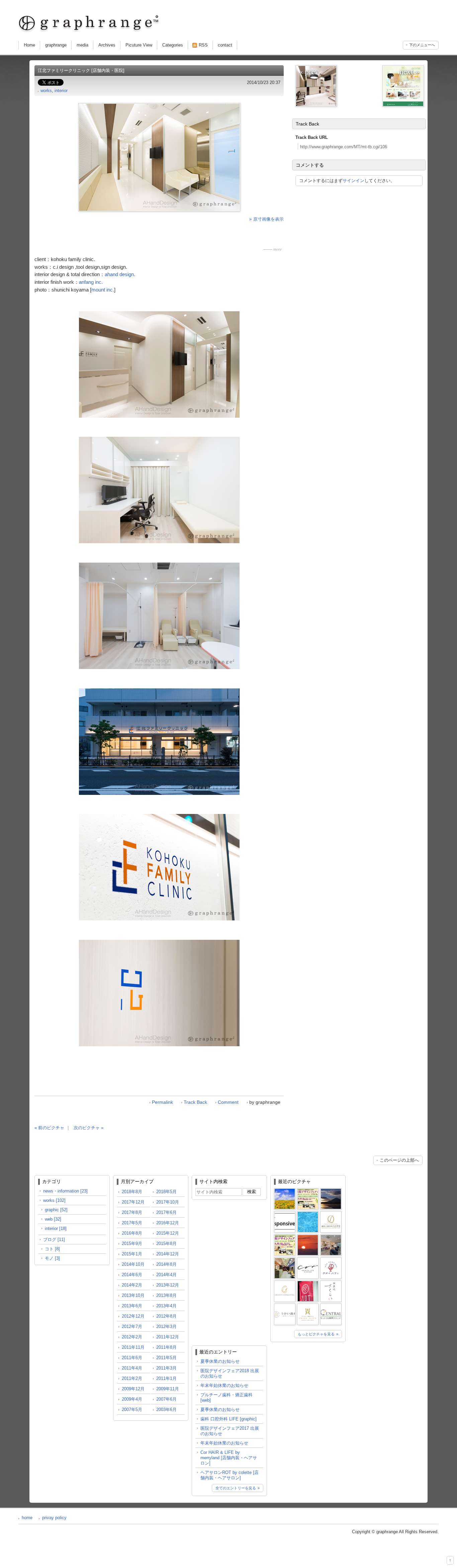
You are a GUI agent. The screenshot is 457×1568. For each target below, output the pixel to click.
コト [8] (52, 1248)
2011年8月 (166, 1347)
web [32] (53, 1219)
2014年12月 (167, 1253)
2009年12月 (133, 1388)
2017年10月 (167, 1202)
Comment (228, 1102)
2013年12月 (167, 1285)
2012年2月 (132, 1336)
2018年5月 (166, 1191)
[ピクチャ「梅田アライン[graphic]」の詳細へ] (307, 1306)
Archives (106, 45)
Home (29, 45)
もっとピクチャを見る (316, 1334)
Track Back (195, 1102)
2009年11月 (167, 1388)
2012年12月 (133, 1316)
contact (225, 45)
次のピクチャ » (88, 1127)
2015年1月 (132, 1253)
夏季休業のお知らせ (220, 1361)
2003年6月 (166, 1409)
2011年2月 (132, 1378)
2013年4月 (166, 1305)
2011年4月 (132, 1368)
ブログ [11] (54, 1239)
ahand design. (120, 274)
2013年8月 (166, 1295)
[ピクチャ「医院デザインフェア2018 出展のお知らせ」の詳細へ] (307, 1190)
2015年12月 (167, 1233)
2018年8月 (132, 1191)
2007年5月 (132, 1409)
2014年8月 (166, 1264)
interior (61, 90)
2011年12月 (167, 1336)
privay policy (54, 1517)
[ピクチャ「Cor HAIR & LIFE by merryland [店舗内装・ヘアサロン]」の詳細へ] (331, 1236)
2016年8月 (132, 1233)
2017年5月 (132, 1222)
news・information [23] (65, 1190)
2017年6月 (166, 1212)
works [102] (54, 1200)
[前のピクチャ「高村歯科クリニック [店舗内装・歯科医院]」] (316, 85)
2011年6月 (132, 1357)
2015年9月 (132, 1243)
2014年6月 (132, 1274)
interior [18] (56, 1228)
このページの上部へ (399, 1160)
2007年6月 (166, 1399)
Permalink (162, 1102)
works (46, 90)
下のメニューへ (422, 45)
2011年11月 (133, 1347)
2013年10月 (133, 1295)
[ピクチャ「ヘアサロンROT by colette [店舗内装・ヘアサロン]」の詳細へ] (284, 1259)
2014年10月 (133, 1264)
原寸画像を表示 (268, 219)
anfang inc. (91, 282)
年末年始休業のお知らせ (224, 1385)
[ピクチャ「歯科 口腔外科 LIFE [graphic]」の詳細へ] (331, 1213)
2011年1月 (166, 1378)
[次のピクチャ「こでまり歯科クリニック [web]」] (403, 85)
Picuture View (138, 45)
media (82, 45)
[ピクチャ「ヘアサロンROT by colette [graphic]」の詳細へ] (307, 1283)
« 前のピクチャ (49, 1127)
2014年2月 (132, 1285)
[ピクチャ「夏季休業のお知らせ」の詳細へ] (284, 1190)
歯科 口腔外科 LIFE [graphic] (228, 1418)
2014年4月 (166, 1274)
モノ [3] (52, 1258)
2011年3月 (166, 1368)
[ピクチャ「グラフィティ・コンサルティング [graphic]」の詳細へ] (284, 1283)
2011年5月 (166, 1357)
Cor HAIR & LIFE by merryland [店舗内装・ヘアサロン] (228, 1458)
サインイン (353, 180)
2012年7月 (132, 1326)
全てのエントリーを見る (235, 1488)
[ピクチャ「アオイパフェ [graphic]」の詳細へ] (331, 1259)
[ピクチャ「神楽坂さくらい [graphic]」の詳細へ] (331, 1283)
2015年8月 (166, 1243)
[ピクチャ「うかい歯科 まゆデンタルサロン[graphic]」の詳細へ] (284, 1306)
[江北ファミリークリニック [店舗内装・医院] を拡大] (159, 157)
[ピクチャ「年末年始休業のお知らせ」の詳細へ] (331, 1190)
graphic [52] (56, 1209)
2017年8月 (132, 1212)
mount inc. (102, 290)
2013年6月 (132, 1305)
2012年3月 (166, 1326)
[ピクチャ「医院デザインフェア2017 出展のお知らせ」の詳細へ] (284, 1236)
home (27, 1517)
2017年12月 (133, 1202)
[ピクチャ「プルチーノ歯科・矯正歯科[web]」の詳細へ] (284, 1213)
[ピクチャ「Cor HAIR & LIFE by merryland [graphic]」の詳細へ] (307, 1259)
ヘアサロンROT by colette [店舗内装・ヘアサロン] (229, 1475)
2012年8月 (166, 1316)
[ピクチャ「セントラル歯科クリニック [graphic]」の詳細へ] (331, 1306)
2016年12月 (167, 1222)
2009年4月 (132, 1399)
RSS (203, 45)
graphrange (56, 45)
